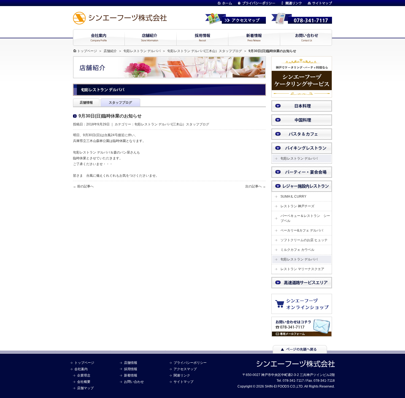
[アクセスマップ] (235, 22)
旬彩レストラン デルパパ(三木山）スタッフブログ (202, 51)
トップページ (87, 51)
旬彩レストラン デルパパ (142, 51)
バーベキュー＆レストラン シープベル (305, 218)
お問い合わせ (134, 382)
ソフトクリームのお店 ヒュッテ (304, 240)
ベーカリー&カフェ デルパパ (301, 230)
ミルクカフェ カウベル (297, 250)
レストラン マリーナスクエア (302, 269)
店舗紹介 (110, 51)
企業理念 (83, 375)
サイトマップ (183, 382)
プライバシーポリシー (190, 363)
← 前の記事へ (83, 186)
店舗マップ (85, 388)
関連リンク (182, 375)
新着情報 (130, 375)
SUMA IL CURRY (293, 196)
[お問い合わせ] (301, 334)
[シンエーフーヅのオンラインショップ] (304, 311)
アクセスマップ (185, 369)
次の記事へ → (255, 186)
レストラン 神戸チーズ (297, 206)
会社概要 (83, 382)
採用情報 (130, 369)
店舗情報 (130, 363)
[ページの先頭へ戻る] (300, 351)
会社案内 (81, 369)
